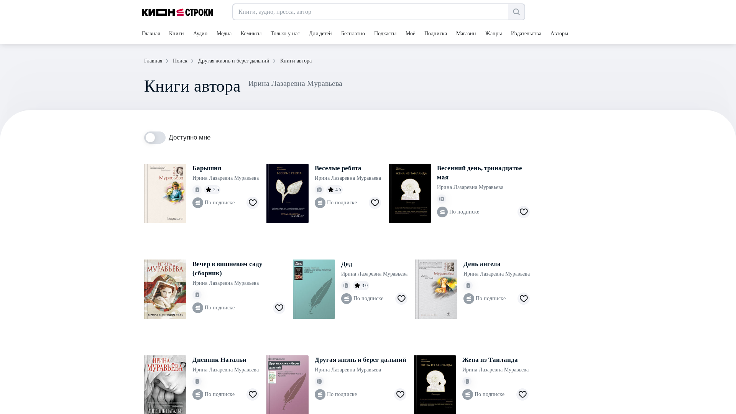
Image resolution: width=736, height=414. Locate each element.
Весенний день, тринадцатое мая (479, 172)
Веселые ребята (338, 168)
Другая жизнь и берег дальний (360, 359)
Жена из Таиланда (490, 359)
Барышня (206, 168)
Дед (346, 264)
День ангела (482, 264)
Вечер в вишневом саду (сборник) (227, 268)
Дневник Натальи (219, 359)
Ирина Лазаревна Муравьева (225, 178)
